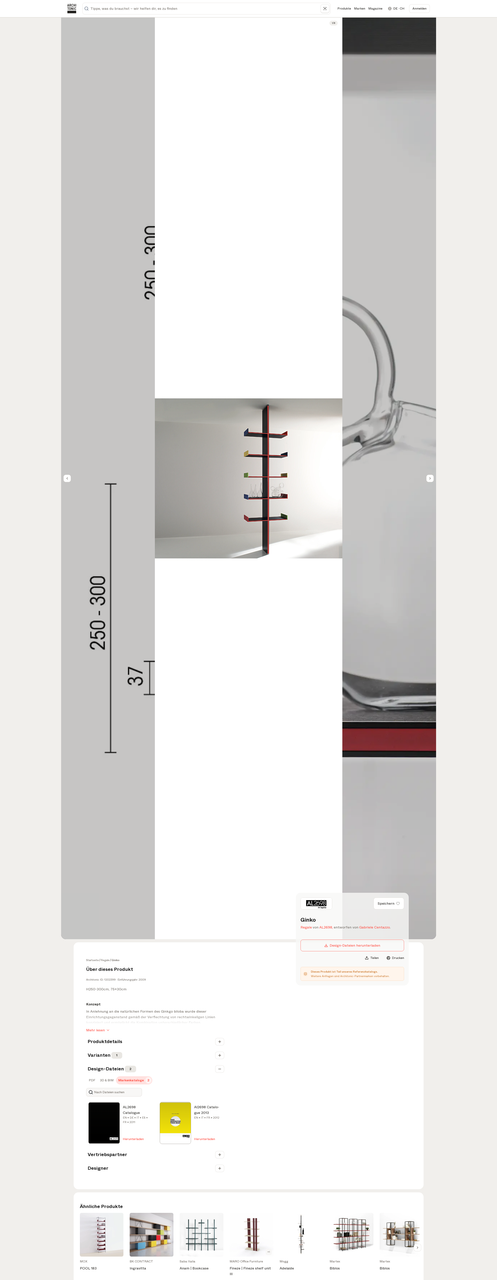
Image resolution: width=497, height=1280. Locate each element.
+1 (269, 1252)
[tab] (92, 1080)
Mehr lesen (95, 1030)
